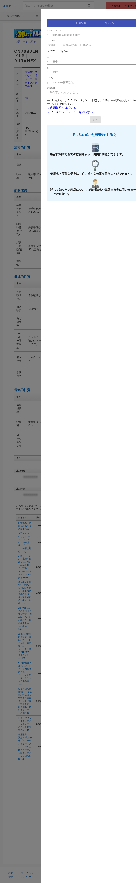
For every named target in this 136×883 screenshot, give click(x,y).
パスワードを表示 (58, 51)
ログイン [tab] (109, 23)
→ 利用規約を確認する (61, 107)
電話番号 (51, 88)
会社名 (50, 78)
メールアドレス (54, 30)
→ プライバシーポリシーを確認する (70, 112)
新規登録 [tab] (81, 23)
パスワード (52, 41)
